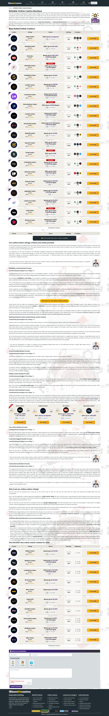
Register (94, 3)
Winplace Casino (30, 561)
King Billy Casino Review (85, 703)
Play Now (93, 38)
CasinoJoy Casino (30, 201)
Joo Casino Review (84, 698)
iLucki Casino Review (84, 708)
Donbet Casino (30, 86)
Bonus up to (50, 55)
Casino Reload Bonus (38, 707)
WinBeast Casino (30, 629)
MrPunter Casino (30, 172)
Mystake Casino (30, 47)
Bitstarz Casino (30, 221)
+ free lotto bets (50, 96)
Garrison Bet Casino (30, 619)
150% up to (50, 153)
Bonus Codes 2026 (37, 698)
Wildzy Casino (29, 552)
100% (51, 37)
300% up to (51, 46)
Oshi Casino (30, 211)
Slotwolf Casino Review (85, 705)
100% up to (50, 66)
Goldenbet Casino (30, 76)
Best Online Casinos (53, 698)
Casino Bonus (52, 699)
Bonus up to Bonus (51, 123)
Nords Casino (30, 153)
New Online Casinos (53, 701)
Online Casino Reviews (69, 698)
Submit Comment (16, 686)
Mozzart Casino (30, 144)
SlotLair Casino (30, 182)
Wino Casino (30, 590)
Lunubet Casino (30, 115)
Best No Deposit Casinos (39, 703)
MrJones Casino (30, 581)
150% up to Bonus (50, 105)
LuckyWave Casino (30, 571)
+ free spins (50, 57)
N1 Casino (30, 57)
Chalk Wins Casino (30, 163)
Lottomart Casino (30, 95)
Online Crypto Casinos (69, 701)
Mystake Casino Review (85, 707)
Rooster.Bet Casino (30, 124)
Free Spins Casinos (37, 705)
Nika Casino (30, 638)
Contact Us (65, 714)
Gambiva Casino (30, 609)
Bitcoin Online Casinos (69, 703)
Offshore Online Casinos (70, 705)
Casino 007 (30, 600)
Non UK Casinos (68, 699)
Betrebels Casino (30, 66)
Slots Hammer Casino (30, 105)
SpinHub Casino (30, 134)
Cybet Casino (30, 37)
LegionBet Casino (30, 192)
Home (10, 8)
